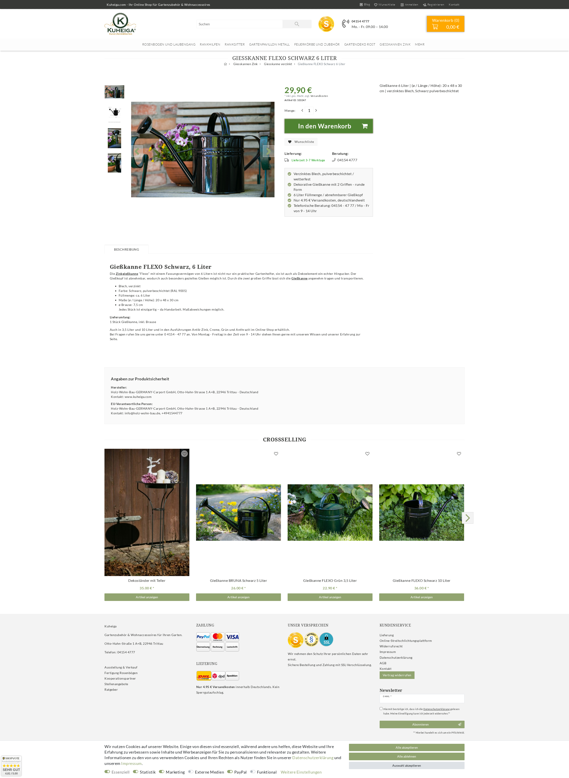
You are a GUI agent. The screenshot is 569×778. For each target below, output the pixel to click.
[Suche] (296, 24)
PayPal (240, 772)
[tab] (126, 249)
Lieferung (387, 635)
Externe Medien (209, 772)
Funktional (267, 772)
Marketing (175, 772)
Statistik (148, 772)
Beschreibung (126, 249)
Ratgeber (111, 689)
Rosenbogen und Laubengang (169, 44)
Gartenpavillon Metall (269, 44)
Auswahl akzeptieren (406, 765)
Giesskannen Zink (395, 44)
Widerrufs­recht (391, 646)
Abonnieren (420, 724)
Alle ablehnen (406, 756)
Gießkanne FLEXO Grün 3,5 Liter (330, 581)
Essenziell (121, 772)
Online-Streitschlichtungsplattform (406, 640)
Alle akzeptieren (407, 747)
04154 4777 (360, 21)
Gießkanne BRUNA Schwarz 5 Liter (238, 581)
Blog (367, 4)
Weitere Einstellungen (301, 772)
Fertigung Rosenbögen (121, 673)
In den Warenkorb (324, 126)
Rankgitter (235, 44)
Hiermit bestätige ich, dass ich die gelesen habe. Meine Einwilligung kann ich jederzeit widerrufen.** (421, 711)
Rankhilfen (210, 44)
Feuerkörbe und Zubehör (317, 44)
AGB (383, 663)
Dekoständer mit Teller (146, 581)
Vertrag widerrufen (397, 675)
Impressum (388, 652)
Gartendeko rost (359, 44)
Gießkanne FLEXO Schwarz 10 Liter (422, 581)
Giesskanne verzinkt (277, 64)
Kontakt (454, 4)
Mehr (420, 44)
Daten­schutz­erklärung (396, 657)
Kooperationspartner (120, 678)
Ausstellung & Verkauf (121, 667)
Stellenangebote (116, 684)
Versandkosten (319, 95)
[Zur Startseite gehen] (225, 64)
